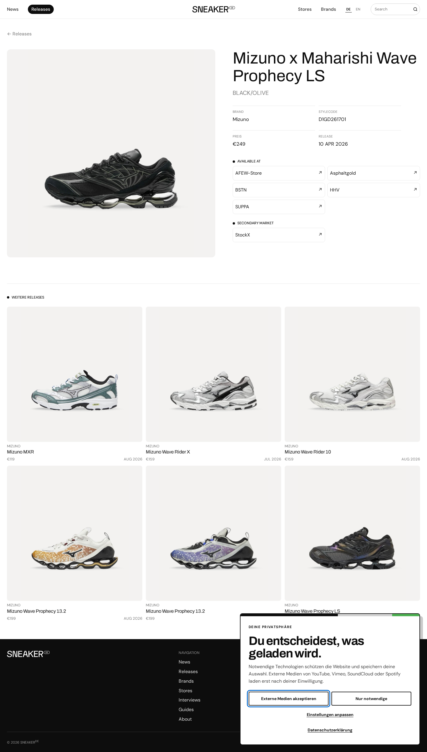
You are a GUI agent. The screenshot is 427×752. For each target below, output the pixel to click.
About (185, 719)
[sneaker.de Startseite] (213, 9)
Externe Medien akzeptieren (288, 698)
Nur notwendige (371, 698)
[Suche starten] (415, 9)
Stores (305, 9)
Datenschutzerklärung (330, 730)
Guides (186, 709)
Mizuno (241, 119)
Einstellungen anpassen (330, 714)
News (13, 9)
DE (348, 9)
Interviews (189, 700)
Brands (328, 9)
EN (358, 9)
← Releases (19, 34)
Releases (40, 9)
